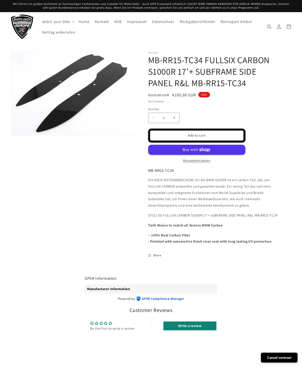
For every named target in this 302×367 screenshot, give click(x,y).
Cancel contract (279, 357)
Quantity (153, 109)
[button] (57, 21)
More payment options (196, 160)
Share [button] (157, 255)
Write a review (189, 325)
